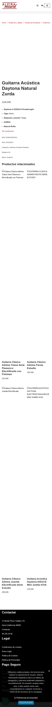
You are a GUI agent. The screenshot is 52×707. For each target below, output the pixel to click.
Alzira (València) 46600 (11, 625)
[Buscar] (37, 5)
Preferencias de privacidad (27, 698)
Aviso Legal (6, 651)
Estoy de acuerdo (26, 702)
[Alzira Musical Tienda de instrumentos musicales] (9, 5)
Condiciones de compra (11, 647)
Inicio (4, 23)
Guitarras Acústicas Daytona (19, 147)
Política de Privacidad (11, 660)
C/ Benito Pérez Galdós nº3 (13, 621)
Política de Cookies (10, 656)
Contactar (6, 629)
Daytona (10, 157)
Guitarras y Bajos (15, 23)
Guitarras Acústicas (32, 23)
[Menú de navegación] (47, 5)
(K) (9, 152)
